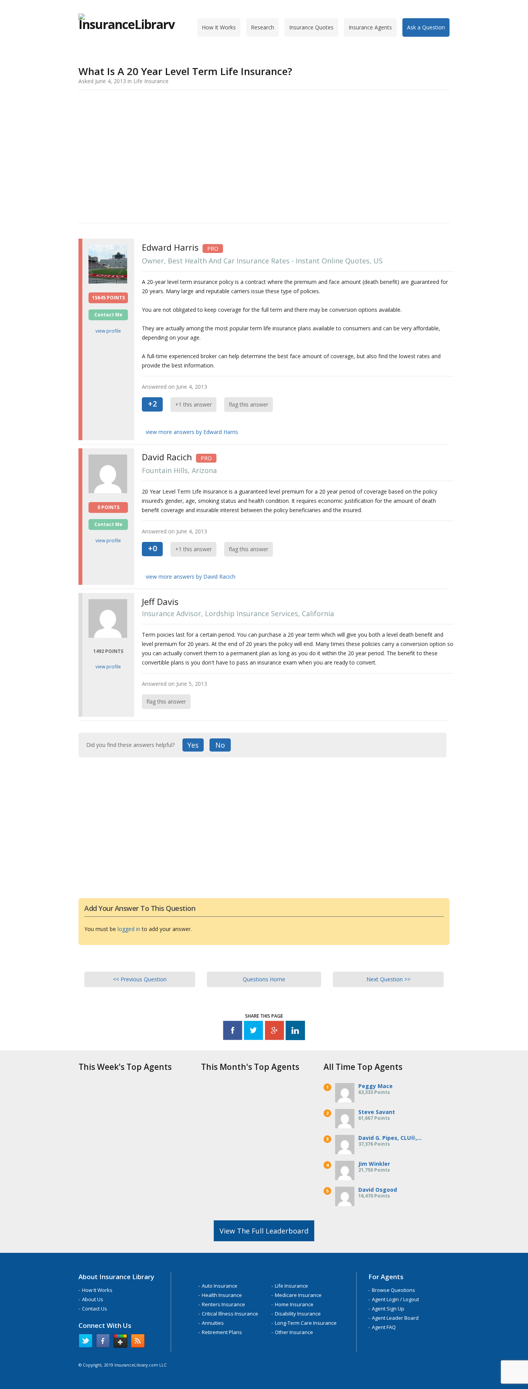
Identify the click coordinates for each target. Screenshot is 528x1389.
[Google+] (274, 1032)
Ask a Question (426, 27)
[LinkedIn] (295, 1032)
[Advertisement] (264, 155)
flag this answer (248, 404)
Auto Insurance (219, 1285)
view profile (108, 331)
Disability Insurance (298, 1313)
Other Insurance (294, 1332)
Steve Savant (376, 1112)
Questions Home (264, 979)
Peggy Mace (375, 1086)
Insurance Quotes (311, 27)
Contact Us (94, 1308)
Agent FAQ (384, 1327)
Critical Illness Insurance (230, 1313)
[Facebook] (232, 1032)
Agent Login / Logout (395, 1299)
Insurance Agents (370, 27)
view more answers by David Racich (190, 576)
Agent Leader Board (395, 1317)
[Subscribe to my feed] (138, 1342)
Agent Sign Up (388, 1308)
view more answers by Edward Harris (192, 432)
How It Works (219, 27)
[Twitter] (253, 1032)
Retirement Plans (222, 1332)
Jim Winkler (374, 1163)
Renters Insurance (223, 1304)
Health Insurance (222, 1295)
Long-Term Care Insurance (306, 1322)
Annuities (213, 1322)
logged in (129, 929)
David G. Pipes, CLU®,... (390, 1137)
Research (262, 27)
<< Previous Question (140, 979)
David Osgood (377, 1189)
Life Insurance (291, 1285)
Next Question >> (388, 979)
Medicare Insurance (298, 1295)
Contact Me (108, 314)
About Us (92, 1299)
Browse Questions (393, 1289)
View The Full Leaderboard (264, 1230)
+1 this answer (193, 404)
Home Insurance (294, 1304)
